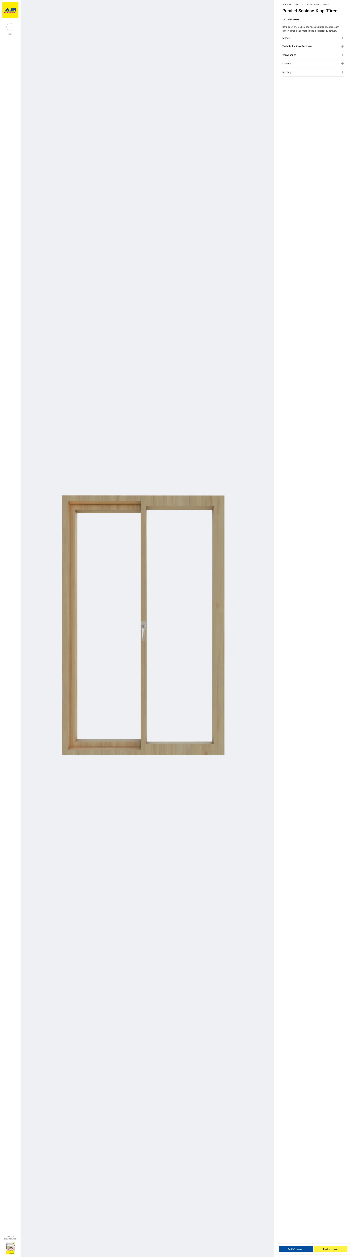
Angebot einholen (331, 1249)
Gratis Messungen (296, 1249)
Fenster (299, 5)
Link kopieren (293, 19)
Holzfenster (313, 5)
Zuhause (287, 5)
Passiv (326, 5)
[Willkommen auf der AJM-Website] (10, 10)
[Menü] (10, 27)
